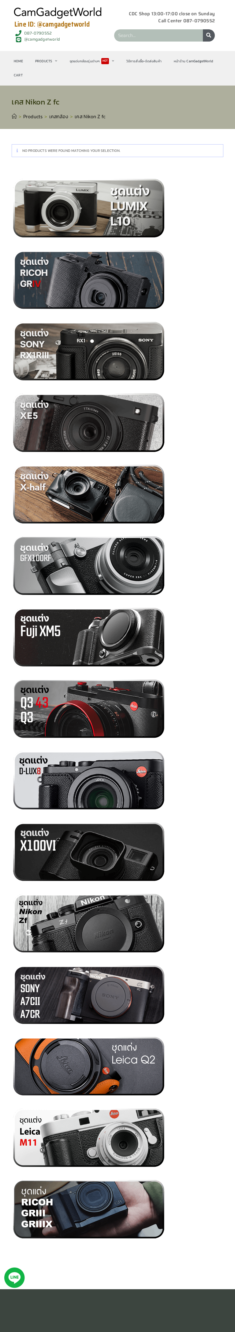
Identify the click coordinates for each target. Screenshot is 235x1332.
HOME (18, 61)
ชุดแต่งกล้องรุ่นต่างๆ (89, 61)
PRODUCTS (43, 61)
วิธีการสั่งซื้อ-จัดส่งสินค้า (144, 61)
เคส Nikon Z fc (90, 116)
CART (18, 75)
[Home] (14, 116)
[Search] (209, 35)
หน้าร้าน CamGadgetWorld (193, 61)
